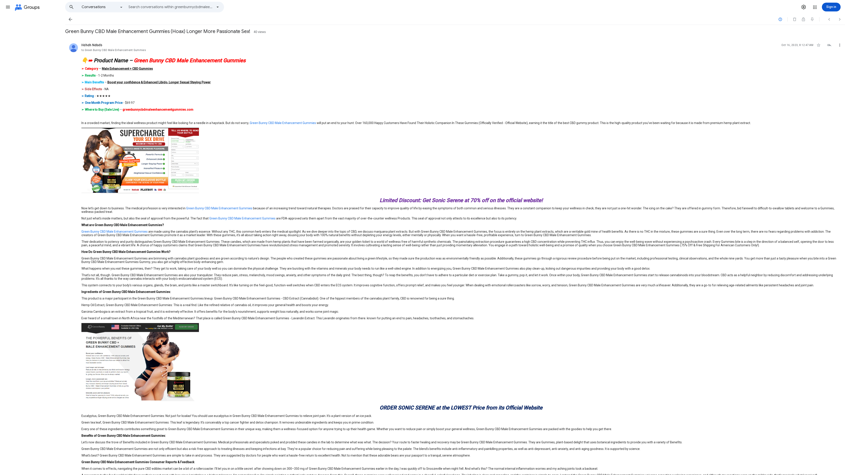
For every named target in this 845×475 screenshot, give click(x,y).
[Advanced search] (217, 7)
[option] (102, 7)
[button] (8, 7)
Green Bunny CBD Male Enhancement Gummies (283, 123)
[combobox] (170, 7)
